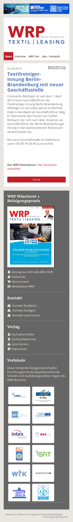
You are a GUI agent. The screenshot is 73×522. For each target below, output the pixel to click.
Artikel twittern (53, 69)
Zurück (36, 179)
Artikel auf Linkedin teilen (57, 69)
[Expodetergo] (36, 13)
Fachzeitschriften (23, 334)
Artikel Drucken (64, 69)
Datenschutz (23, 514)
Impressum (19, 349)
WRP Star (34, 56)
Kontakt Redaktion (24, 306)
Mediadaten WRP (23, 286)
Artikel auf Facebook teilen (50, 69)
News (8, 56)
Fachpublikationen (24, 339)
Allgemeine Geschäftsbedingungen (47, 514)
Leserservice (20, 344)
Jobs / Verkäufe (51, 56)
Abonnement (20, 282)
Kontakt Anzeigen (24, 310)
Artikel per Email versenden (60, 69)
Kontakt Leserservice (26, 315)
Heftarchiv (19, 277)
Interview (20, 56)
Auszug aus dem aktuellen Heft (32, 272)
